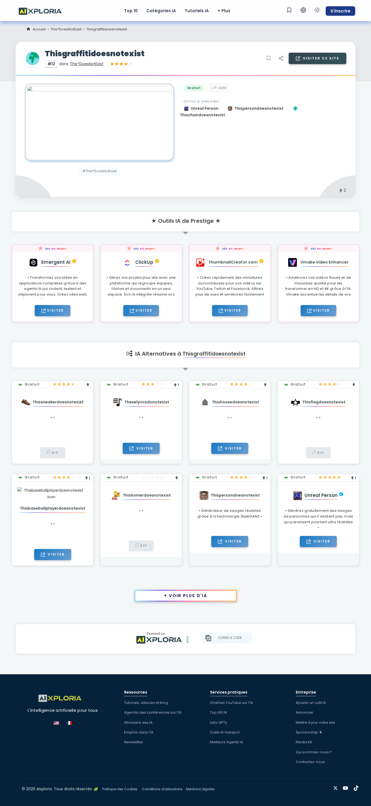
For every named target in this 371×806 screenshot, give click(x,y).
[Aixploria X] (336, 787)
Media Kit (304, 742)
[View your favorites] (289, 10)
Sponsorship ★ (309, 732)
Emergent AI (56, 262)
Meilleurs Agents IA (226, 742)
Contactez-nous (310, 761)
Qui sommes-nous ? (314, 752)
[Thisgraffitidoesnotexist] (99, 122)
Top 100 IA (218, 712)
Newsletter (133, 742)
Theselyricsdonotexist (146, 402)
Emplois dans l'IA (138, 732)
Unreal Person (205, 108)
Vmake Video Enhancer (324, 262)
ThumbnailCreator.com (233, 262)
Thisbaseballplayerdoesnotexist (52, 508)
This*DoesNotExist (66, 29)
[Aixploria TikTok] (357, 787)
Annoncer (304, 712)
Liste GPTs (218, 722)
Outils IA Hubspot (225, 732)
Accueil (39, 29)
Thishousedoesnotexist (235, 402)
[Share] (281, 58)
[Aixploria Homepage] (43, 10)
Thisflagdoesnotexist (323, 402)
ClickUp (144, 262)
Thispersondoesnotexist (259, 108)
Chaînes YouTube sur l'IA (231, 702)
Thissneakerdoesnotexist (58, 402)
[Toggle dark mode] (317, 10)
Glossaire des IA (138, 722)
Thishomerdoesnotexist (147, 495)
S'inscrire (340, 11)
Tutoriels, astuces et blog (146, 702)
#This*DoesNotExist (99, 171)
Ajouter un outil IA (311, 702)
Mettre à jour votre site (315, 722)
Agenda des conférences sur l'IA (153, 712)
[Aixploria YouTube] (347, 787)
